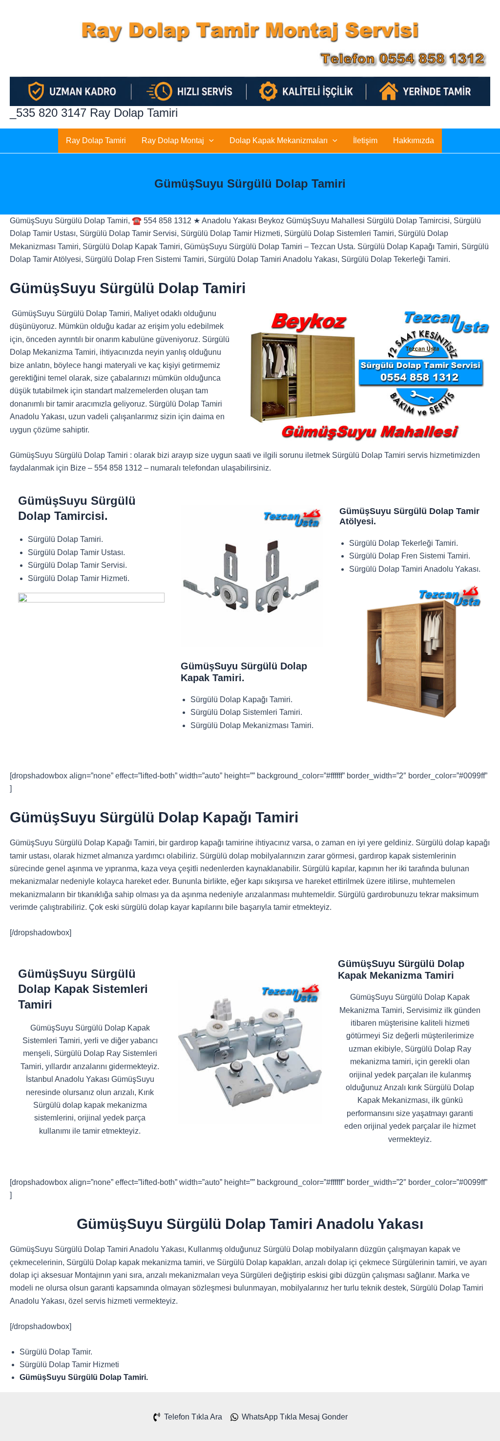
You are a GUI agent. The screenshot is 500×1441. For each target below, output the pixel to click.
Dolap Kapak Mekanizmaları (278, 140)
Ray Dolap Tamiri (96, 140)
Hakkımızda (413, 140)
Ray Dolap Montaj (173, 140)
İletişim (365, 140)
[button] (209, 141)
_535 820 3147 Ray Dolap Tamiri (94, 112)
